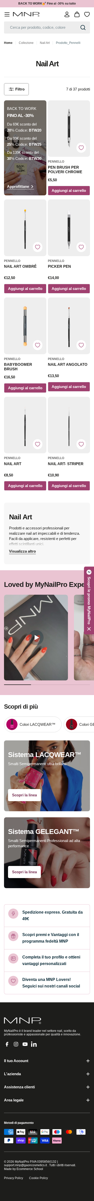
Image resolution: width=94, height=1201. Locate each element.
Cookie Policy (38, 1178)
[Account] (67, 14)
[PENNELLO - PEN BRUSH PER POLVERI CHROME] (69, 128)
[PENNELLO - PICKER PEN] (69, 227)
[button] (89, 601)
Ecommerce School (30, 1169)
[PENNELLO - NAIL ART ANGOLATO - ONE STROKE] (69, 325)
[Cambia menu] (7, 14)
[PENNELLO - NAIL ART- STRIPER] (69, 425)
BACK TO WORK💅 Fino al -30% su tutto (47, 3)
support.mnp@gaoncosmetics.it (25, 1165)
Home (8, 43)
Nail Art (45, 43)
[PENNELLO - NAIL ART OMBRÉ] (25, 227)
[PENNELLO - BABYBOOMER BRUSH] (25, 325)
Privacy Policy (13, 1178)
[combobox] (47, 27)
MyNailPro (22, 1161)
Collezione (26, 43)
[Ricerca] (83, 27)
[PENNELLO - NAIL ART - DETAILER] (25, 425)
